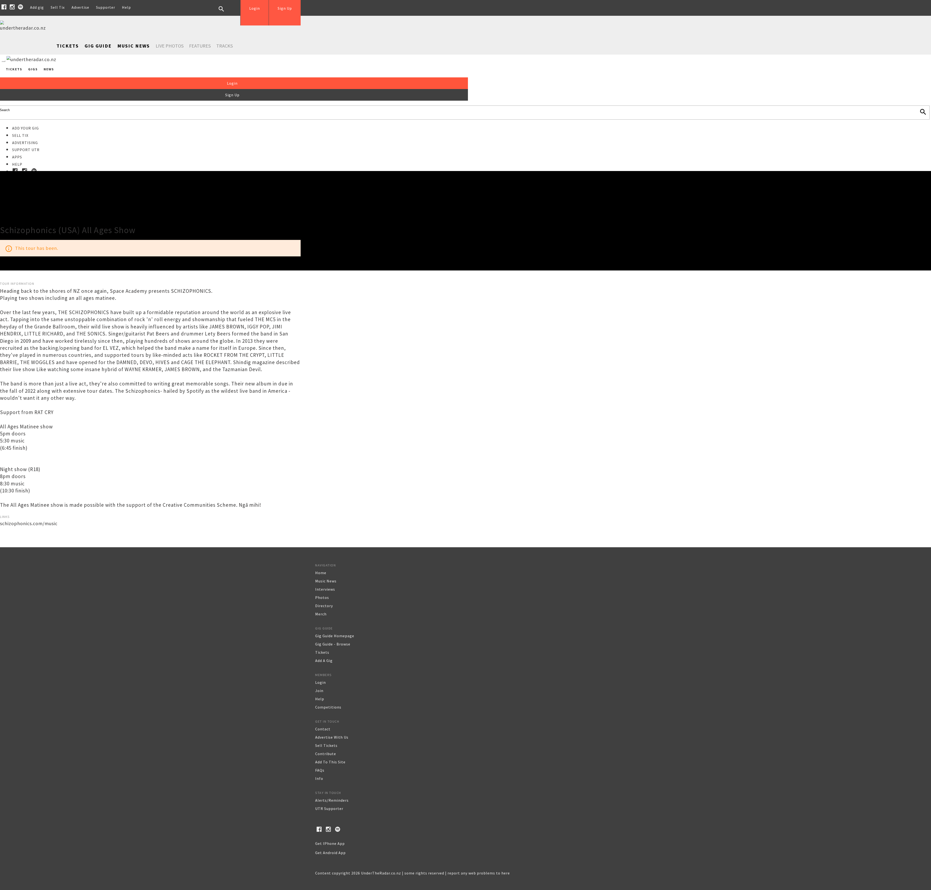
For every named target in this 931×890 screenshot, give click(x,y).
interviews (325, 589)
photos (322, 597)
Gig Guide (98, 46)
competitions (328, 707)
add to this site (330, 761)
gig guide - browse (332, 644)
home (320, 572)
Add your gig (25, 128)
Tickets (67, 46)
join (319, 690)
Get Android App (330, 852)
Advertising (25, 142)
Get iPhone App (330, 843)
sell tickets (326, 745)
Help (126, 7)
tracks (224, 46)
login (320, 682)
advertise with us (331, 737)
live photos (170, 46)
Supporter (105, 7)
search (225, 12)
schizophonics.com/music (28, 523)
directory (324, 605)
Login (254, 8)
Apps (17, 157)
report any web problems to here (479, 873)
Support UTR (26, 149)
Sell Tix (58, 7)
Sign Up (285, 8)
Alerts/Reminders (332, 800)
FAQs (319, 770)
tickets (322, 652)
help (319, 698)
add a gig (324, 660)
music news (326, 581)
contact (322, 729)
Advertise (80, 7)
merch (321, 614)
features (200, 46)
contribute (325, 753)
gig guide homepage (334, 635)
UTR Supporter (329, 808)
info (319, 778)
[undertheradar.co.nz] (24, 28)
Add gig (37, 7)
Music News (133, 46)
